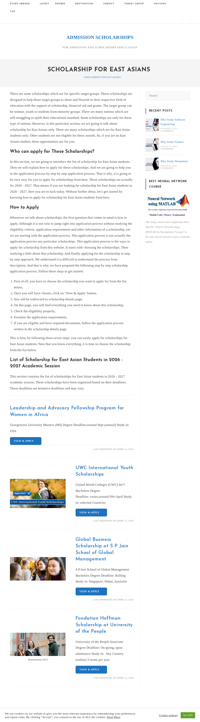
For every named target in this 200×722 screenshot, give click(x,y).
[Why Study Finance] (152, 145)
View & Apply (25, 441)
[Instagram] (164, 19)
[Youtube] (176, 19)
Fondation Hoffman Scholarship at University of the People (104, 625)
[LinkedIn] (170, 19)
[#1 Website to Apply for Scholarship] (79, 77)
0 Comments (167, 149)
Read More (113, 717)
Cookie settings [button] (168, 715)
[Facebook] (151, 19)
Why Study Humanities (174, 161)
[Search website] (186, 20)
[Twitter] (144, 19)
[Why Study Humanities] (152, 164)
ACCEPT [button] (188, 715)
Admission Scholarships (99, 37)
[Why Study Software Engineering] (152, 125)
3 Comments (167, 131)
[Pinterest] (157, 19)
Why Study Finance (172, 141)
